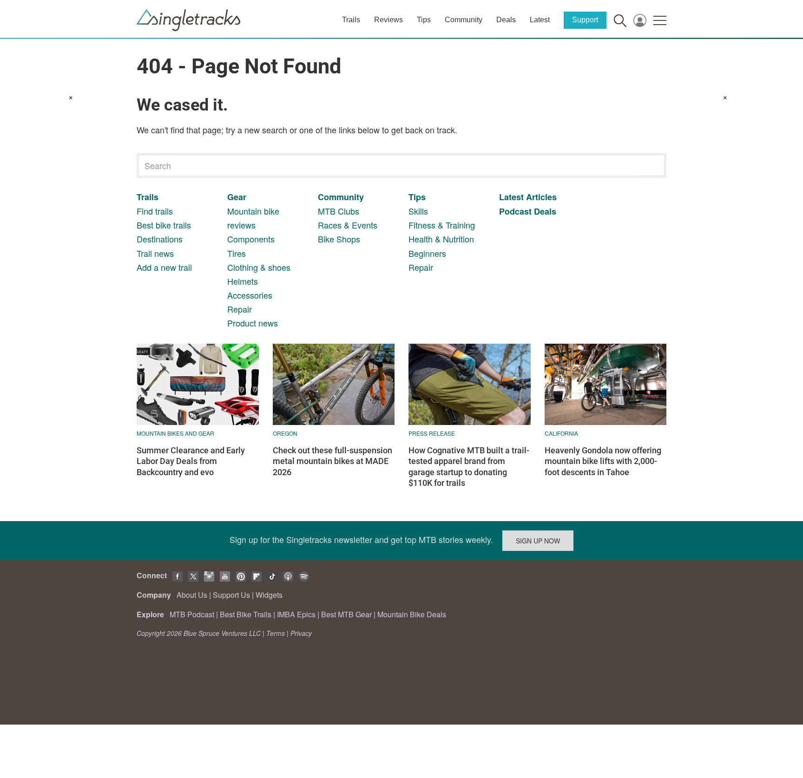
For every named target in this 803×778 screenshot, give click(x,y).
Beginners (427, 253)
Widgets (269, 594)
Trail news (155, 253)
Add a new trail (164, 267)
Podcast (515, 211)
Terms (275, 633)
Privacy (301, 633)
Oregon (285, 433)
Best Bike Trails (245, 614)
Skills (418, 211)
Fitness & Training (441, 225)
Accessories (249, 295)
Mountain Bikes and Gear (175, 433)
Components (251, 239)
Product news (252, 323)
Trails (351, 20)
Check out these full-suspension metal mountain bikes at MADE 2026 (332, 461)
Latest (540, 20)
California (561, 433)
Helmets (242, 281)
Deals (506, 20)
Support (585, 20)
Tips (424, 20)
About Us (192, 594)
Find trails (155, 211)
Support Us (231, 594)
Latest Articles (528, 197)
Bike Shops (339, 239)
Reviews (388, 20)
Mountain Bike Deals (411, 614)
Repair (239, 309)
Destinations (160, 239)
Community (463, 20)
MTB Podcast (192, 614)
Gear (236, 197)
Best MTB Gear (346, 614)
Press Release (431, 433)
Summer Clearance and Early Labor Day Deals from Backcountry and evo (191, 461)
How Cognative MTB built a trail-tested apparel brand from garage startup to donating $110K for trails (468, 466)
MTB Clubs (338, 211)
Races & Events (347, 225)
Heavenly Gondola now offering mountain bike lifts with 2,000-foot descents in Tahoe (603, 461)
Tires (236, 253)
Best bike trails (164, 225)
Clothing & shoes (258, 267)
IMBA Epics (296, 614)
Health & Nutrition (441, 239)
